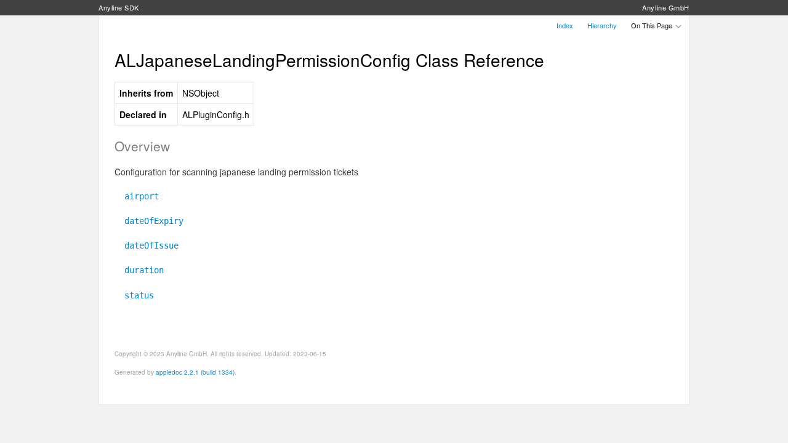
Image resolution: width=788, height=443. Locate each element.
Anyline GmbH (666, 7)
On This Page (652, 25)
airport (137, 196)
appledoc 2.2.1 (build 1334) (195, 372)
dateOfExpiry (149, 221)
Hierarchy (602, 25)
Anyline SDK (118, 7)
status (134, 295)
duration (139, 270)
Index (565, 25)
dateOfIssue (147, 245)
